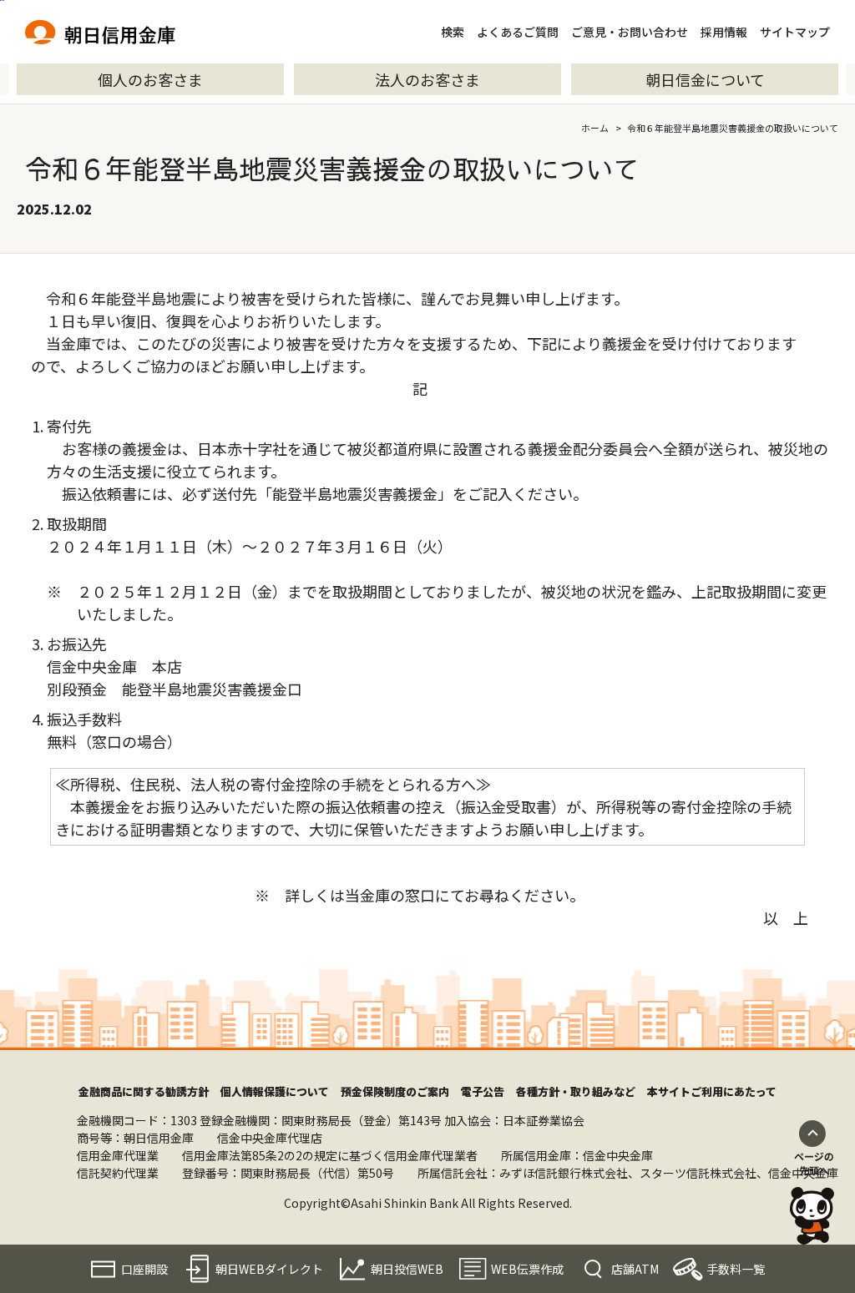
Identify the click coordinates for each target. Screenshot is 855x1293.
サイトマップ (795, 31)
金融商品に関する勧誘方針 (143, 1091)
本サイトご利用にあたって (712, 1091)
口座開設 (144, 1268)
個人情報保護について (274, 1091)
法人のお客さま (427, 79)
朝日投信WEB (407, 1268)
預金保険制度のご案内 (395, 1091)
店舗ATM (635, 1268)
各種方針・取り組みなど (575, 1091)
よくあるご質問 (518, 31)
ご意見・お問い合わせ (629, 31)
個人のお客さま (150, 79)
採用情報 (724, 31)
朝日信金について (705, 79)
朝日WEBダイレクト (269, 1268)
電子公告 (482, 1091)
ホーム (595, 127)
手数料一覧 (735, 1268)
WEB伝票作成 (527, 1268)
